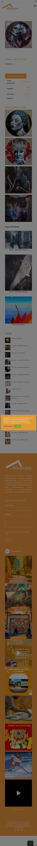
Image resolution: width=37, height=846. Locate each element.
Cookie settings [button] (8, 426)
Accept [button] (17, 426)
